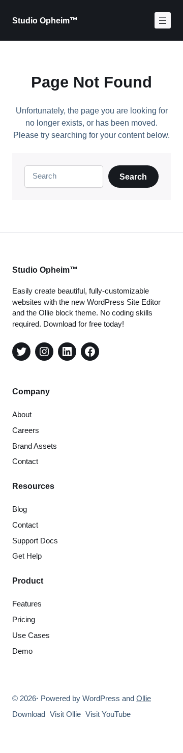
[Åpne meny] (163, 20)
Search (133, 176)
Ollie (143, 698)
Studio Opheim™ (45, 20)
